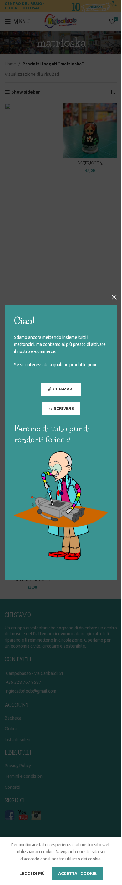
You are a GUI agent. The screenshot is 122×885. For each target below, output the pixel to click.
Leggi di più (32, 873)
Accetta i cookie (77, 873)
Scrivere (64, 408)
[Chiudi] (114, 297)
